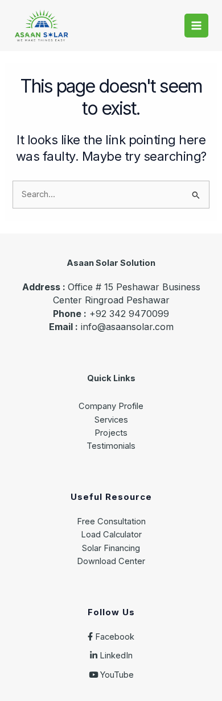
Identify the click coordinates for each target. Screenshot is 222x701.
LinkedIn (115, 655)
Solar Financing (111, 548)
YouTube (116, 675)
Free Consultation (111, 521)
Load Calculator (111, 534)
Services (111, 420)
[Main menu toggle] (196, 25)
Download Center (111, 561)
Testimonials (111, 446)
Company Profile (111, 406)
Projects (111, 433)
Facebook (113, 637)
